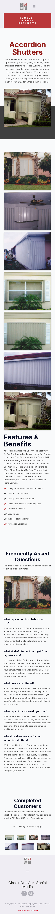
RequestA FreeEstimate (27, 21)
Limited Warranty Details (27, 910)
